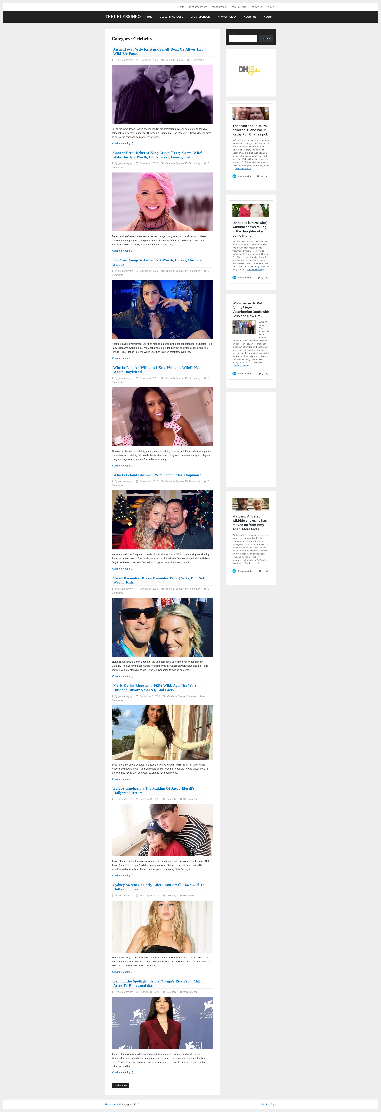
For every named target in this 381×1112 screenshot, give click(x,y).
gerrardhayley (125, 60)
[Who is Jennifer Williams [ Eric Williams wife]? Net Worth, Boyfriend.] (162, 416)
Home (181, 7)
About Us (257, 7)
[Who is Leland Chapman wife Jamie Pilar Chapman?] (162, 519)
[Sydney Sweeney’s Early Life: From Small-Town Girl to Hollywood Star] (162, 927)
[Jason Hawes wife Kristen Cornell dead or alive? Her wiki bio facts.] (162, 94)
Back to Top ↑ (269, 1104)
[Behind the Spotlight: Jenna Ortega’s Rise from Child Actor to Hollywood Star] (162, 1023)
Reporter (191, 696)
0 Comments (197, 60)
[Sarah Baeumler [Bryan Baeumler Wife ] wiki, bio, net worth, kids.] (162, 627)
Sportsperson (220, 7)
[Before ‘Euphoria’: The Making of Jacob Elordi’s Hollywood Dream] (162, 830)
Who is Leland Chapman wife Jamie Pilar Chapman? (157, 475)
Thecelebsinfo (123, 16)
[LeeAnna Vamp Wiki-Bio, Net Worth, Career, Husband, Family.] (162, 309)
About (270, 7)
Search (233, 33)
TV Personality (192, 163)
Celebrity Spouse (197, 7)
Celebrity (171, 799)
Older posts (120, 1085)
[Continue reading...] (122, 143)
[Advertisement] (251, 439)
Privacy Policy (239, 7)
